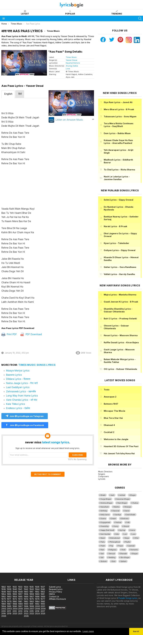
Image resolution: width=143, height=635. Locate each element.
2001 (43, 606)
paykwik (39, 571)
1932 (15, 587)
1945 (43, 589)
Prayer (120, 546)
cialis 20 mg (5, 571)
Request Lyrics (55, 589)
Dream (113, 519)
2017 (43, 611)
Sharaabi (123, 554)
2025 (43, 613)
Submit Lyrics (55, 587)
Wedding (112, 558)
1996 (15, 606)
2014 (26, 611)
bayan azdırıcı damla (25, 571)
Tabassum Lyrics (120, 116)
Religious (112, 550)
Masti (103, 538)
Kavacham (105, 507)
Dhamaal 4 (109, 425)
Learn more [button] (88, 631)
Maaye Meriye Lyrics (17, 370)
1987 (9, 604)
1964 (15, 596)
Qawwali (131, 546)
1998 (26, 606)
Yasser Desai (71, 60)
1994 (3, 606)
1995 (9, 606)
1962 (3, 596)
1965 (20, 596)
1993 (43, 604)
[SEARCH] (140, 18)
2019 (9, 613)
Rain (102, 550)
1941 (20, 589)
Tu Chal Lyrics (119, 169)
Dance (127, 511)
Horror (132, 530)
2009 (43, 608)
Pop (111, 546)
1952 (37, 591)
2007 (31, 608)
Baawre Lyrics (14, 374)
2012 (15, 611)
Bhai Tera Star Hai (113, 418)
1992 (37, 604)
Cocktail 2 (109, 432)
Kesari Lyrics (121, 335)
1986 (3, 604)
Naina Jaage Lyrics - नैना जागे (22, 383)
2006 (26, 608)
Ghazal (126, 526)
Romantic (134, 550)
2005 (20, 608)
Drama (103, 519)
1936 (37, 587)
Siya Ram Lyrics (118, 102)
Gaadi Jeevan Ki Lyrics (121, 301)
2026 (3, 616)
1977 (43, 599)
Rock (123, 550)
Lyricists (101, 479)
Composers (103, 476)
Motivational (115, 538)
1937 (43, 587)
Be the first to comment (47, 474)
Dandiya (118, 515)
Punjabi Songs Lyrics (127, 598)
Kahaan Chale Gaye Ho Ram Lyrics (118, 141)
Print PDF (11, 334)
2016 (37, 611)
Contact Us (54, 596)
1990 (26, 604)
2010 (3, 611)
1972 (15, 599)
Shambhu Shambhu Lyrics (118, 310)
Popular (70, 14)
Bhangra (128, 507)
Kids (117, 534)
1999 (31, 606)
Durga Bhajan (106, 499)
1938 (3, 589)
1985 (43, 601)
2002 (3, 608)
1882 (3, 587)
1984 (37, 601)
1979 (9, 601)
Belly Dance (105, 515)
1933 (20, 587)
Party (103, 542)
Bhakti (103, 495)
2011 (9, 611)
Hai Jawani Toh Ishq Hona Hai (119, 453)
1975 (31, 599)
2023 (31, 613)
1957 (20, 594)
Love (68, 68)
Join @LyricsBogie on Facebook (26, 425)
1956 (15, 594)
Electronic (125, 519)
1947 (9, 591)
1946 (3, 591)
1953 (43, 591)
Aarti (112, 495)
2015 (31, 611)
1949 (20, 591)
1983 (31, 601)
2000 (37, 606)
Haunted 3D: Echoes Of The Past (121, 446)
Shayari (135, 554)
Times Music (71, 57)
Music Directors (105, 471)
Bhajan (133, 495)
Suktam (124, 561)
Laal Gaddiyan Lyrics (17, 387)
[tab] (8, 94)
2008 (37, 608)
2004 (15, 608)
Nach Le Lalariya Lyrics (117, 178)
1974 (26, 599)
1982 (26, 601)
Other (136, 538)
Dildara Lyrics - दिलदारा (18, 379)
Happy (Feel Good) (107, 530)
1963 (9, 596)
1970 (3, 599)
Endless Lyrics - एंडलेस (18, 408)
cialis (13, 571)
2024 (37, 613)
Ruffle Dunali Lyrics (121, 342)
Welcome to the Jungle (116, 439)
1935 (31, 587)
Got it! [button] (136, 631)
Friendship (105, 526)
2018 (3, 613)
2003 (9, 608)
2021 (20, 613)
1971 (9, 599)
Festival (118, 522)
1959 (31, 594)
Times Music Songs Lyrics (36, 365)
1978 (3, 601)
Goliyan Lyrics (119, 250)
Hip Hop (122, 530)
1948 (15, 591)
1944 (37, 589)
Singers (101, 474)
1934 (26, 587)
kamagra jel (49, 571)
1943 (31, 589)
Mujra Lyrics (120, 294)
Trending (116, 14)
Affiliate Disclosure (57, 599)
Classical (115, 511)
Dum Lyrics (117, 133)
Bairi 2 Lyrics (120, 318)
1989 (20, 604)
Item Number (105, 534)
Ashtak (122, 495)
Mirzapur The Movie (114, 411)
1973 (20, 599)
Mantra (116, 507)
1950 (26, 591)
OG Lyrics (120, 369)
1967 (31, 596)
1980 (15, 601)
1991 (31, 604)
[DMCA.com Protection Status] (57, 608)
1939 (9, 589)
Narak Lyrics (115, 226)
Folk (128, 522)
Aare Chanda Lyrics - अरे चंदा (21, 399)
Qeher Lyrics (120, 267)
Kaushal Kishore (73, 63)
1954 (3, 594)
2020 (15, 613)
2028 (26, 616)
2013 (20, 611)
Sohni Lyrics (118, 199)
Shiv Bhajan (125, 558)
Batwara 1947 (111, 403)
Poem (103, 546)
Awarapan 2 (110, 396)
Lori (125, 534)
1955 (9, 594)
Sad (102, 554)
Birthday (104, 511)
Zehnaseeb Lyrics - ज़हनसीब (21, 391)
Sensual (112, 554)
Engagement (105, 522)
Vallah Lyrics (119, 274)
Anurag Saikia (72, 66)
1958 (26, 594)
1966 (26, 596)
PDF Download (33, 334)
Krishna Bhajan (106, 503)
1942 (26, 589)
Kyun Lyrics (116, 243)
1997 (20, 606)
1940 (15, 589)
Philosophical (115, 542)
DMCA (52, 594)
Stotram (104, 561)
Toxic (106, 389)
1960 (37, 594)
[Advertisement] (24, 187)
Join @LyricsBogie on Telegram (27, 416)
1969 (43, 596)
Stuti (113, 561)
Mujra (127, 538)
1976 (37, 599)
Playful (127, 542)
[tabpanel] (24, 212)
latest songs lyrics (55, 442)
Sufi (102, 558)
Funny (116, 526)
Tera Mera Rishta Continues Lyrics (118, 125)
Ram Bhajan (122, 503)
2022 (26, 613)
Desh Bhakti (130, 515)
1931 (9, 587)
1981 (20, 601)
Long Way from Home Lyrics (22, 395)
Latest (25, 14)
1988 (15, 604)
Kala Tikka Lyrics (15, 404)
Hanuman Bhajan (123, 499)
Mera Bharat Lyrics (119, 109)
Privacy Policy (55, 591)
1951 (31, 591)
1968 (37, 596)
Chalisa (135, 503)
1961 (43, 594)
